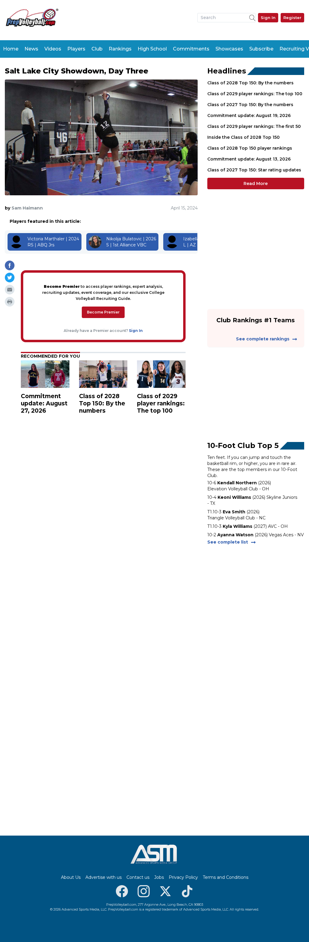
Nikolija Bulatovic (124, 239)
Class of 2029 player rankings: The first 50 (254, 126)
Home (10, 49)
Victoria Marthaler (46, 239)
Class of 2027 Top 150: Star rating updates (254, 170)
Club (97, 49)
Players (76, 49)
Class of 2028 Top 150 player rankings (249, 148)
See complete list (227, 542)
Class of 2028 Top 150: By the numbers (250, 83)
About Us (71, 877)
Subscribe (261, 49)
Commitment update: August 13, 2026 (249, 159)
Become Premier (103, 312)
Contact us (137, 877)
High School (152, 49)
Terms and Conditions (225, 877)
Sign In (268, 17)
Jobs (159, 877)
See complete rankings (262, 339)
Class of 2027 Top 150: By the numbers (250, 104)
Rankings (120, 49)
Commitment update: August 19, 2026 (249, 115)
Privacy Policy (183, 877)
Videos (52, 49)
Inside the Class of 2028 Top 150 (243, 137)
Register (292, 17)
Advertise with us (103, 877)
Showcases (229, 49)
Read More (256, 183)
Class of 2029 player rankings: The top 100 (254, 93)
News (31, 49)
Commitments (191, 49)
